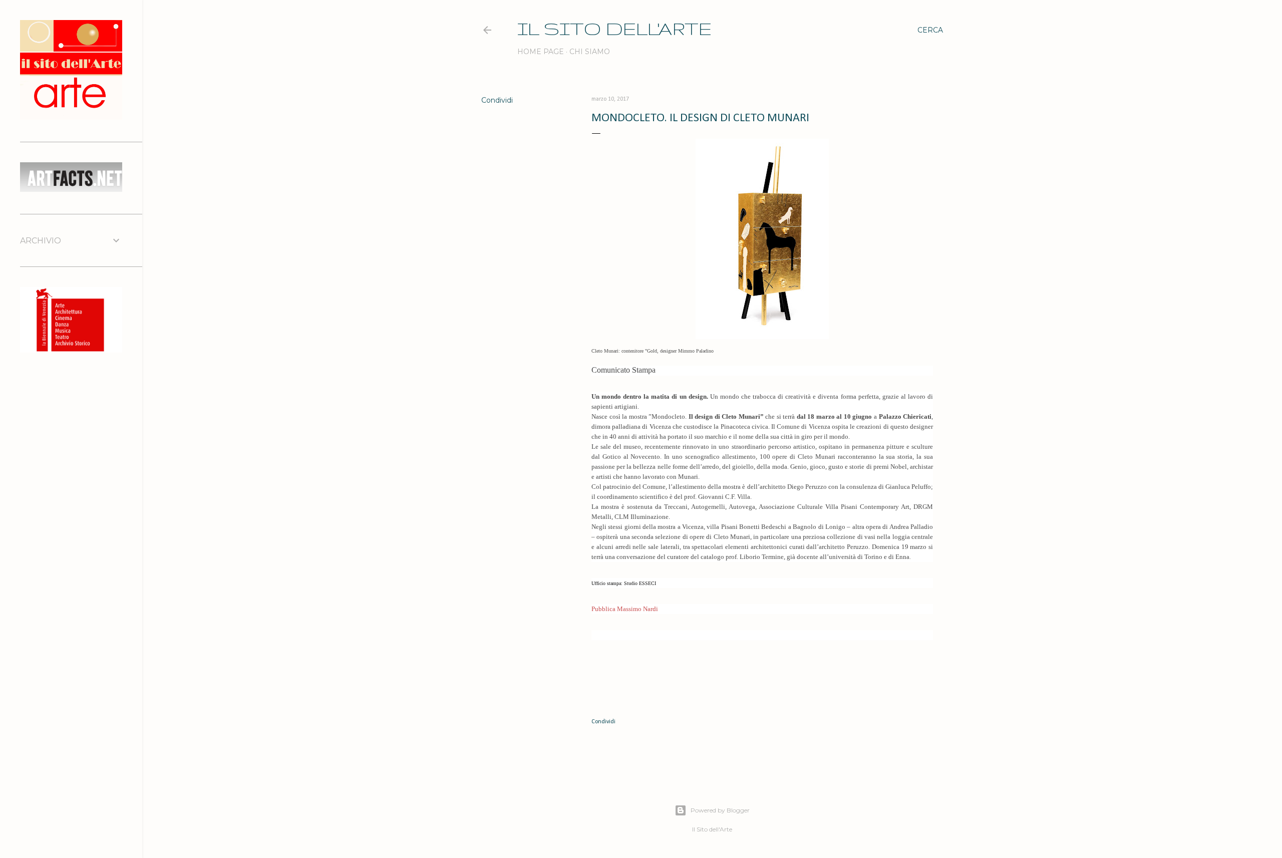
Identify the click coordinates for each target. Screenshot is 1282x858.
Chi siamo (589, 51)
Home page (540, 51)
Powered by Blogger (720, 810)
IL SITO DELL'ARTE (614, 28)
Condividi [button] (497, 100)
